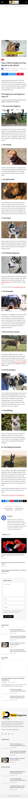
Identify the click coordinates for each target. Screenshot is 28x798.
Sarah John (7, 68)
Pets (2, 59)
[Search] (26, 2)
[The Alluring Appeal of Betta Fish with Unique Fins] (14, 545)
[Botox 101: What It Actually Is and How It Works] (5, 644)
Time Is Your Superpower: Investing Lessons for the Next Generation (17, 631)
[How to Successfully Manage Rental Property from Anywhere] (5, 651)
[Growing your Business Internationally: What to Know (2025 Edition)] (5, 691)
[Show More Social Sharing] (25, 74)
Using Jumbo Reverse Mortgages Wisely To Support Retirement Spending (18, 638)
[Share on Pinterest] (20, 74)
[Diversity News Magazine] (14, 2)
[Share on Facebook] (5, 74)
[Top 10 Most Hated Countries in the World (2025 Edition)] (14, 668)
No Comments (9, 70)
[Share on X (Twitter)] (12, 74)
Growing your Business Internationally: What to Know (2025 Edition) (18, 691)
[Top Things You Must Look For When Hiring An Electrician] (5, 697)
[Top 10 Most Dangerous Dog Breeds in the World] (14, 48)
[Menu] (2, 2)
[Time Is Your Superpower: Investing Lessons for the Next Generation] (5, 631)
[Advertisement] (14, 23)
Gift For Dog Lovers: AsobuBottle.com (16, 495)
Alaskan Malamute (5, 282)
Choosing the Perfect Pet (19, 287)
